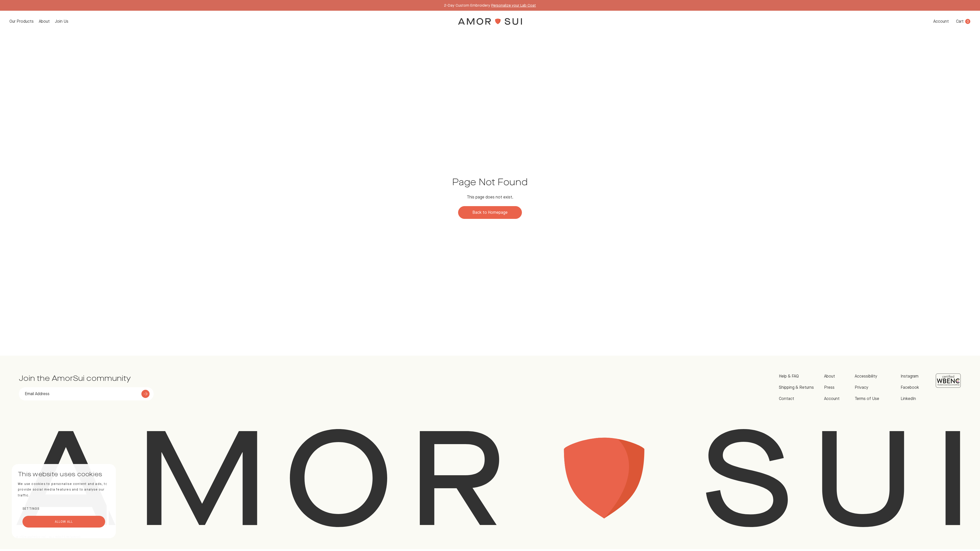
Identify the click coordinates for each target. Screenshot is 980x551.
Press (829, 387)
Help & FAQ (789, 376)
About (44, 21)
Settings (31, 509)
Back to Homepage (490, 212)
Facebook (910, 387)
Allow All (64, 522)
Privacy (861, 387)
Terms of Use (867, 398)
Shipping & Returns (796, 387)
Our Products (21, 21)
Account (941, 21)
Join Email (518, 5)
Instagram (909, 376)
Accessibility (866, 376)
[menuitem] (21, 21)
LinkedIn (908, 398)
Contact (786, 398)
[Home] (490, 21)
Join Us (61, 21)
